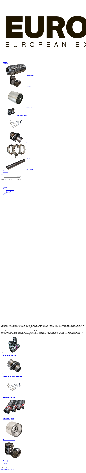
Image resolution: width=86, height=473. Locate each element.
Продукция (5, 63)
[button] (43, 317)
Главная (5, 62)
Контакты (5, 172)
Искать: (2, 176)
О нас (4, 170)
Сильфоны (8, 191)
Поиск (19, 176)
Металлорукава (9, 192)
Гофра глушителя (10, 190)
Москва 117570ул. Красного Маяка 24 (6, 464)
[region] (43, 259)
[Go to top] (1, 471)
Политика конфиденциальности (8, 469)
